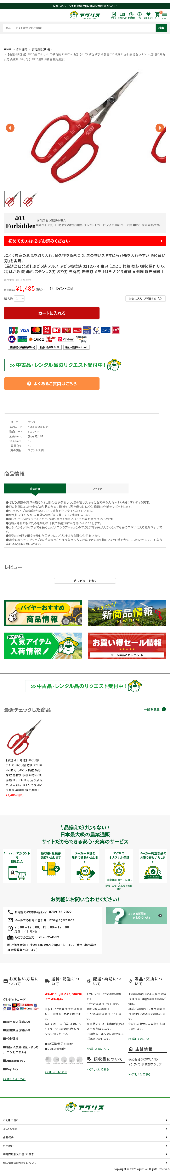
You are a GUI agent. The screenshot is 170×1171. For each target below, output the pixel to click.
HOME (8, 49)
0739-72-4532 (47, 937)
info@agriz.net (61, 920)
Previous (10, 128)
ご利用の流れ (11, 1120)
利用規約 (8, 1145)
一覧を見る (151, 709)
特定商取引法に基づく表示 (18, 1154)
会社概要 (8, 1137)
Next (160, 128)
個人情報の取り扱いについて (19, 1162)
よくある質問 (10, 1128)
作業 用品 (22, 49)
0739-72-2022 (60, 912)
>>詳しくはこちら (14, 1079)
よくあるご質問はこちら (52, 383)
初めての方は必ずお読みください (39, 241)
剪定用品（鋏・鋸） (42, 49)
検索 (161, 28)
